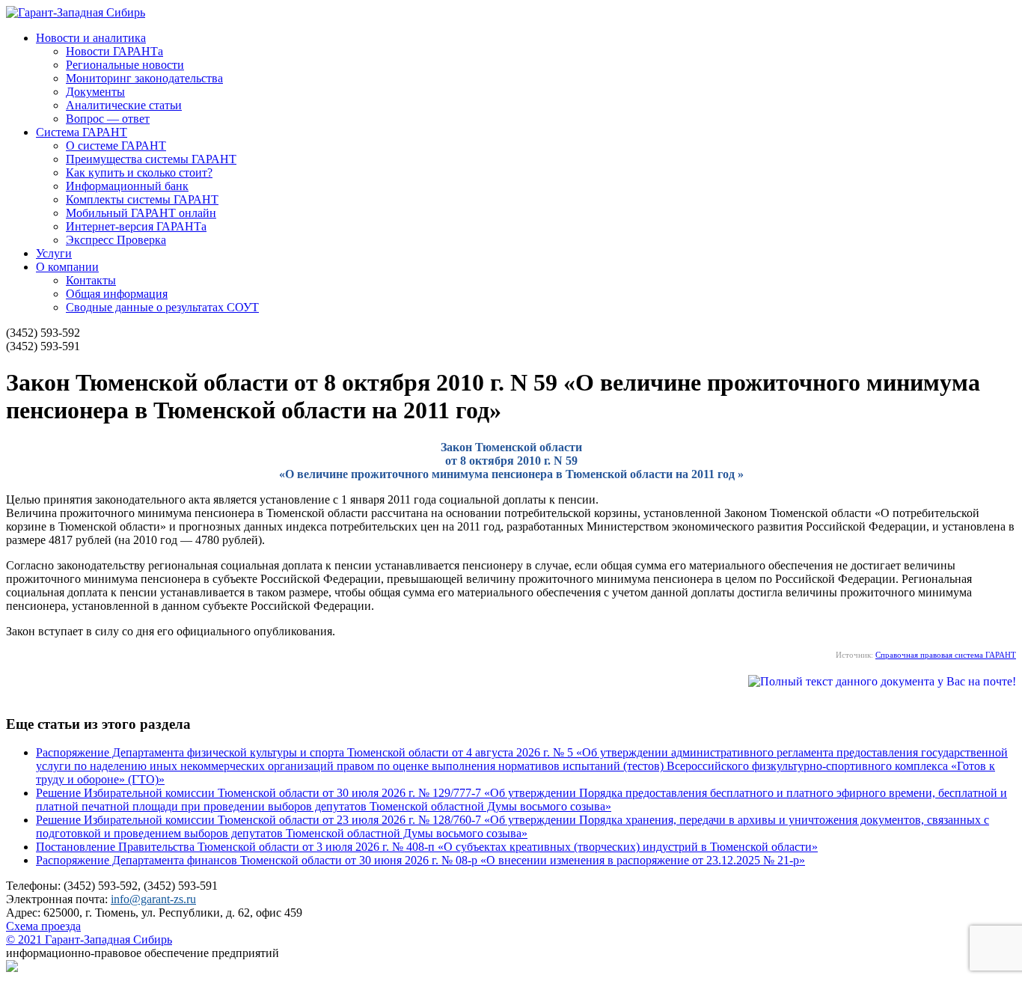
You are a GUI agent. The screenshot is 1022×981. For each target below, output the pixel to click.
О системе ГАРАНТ (116, 145)
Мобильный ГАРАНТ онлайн (141, 213)
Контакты (91, 280)
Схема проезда (43, 926)
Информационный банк (127, 186)
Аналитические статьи (124, 105)
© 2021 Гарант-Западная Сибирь (89, 939)
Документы (95, 91)
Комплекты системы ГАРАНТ (142, 199)
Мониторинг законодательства (144, 78)
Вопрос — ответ (108, 118)
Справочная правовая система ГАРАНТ (945, 654)
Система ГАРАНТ (81, 132)
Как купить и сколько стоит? (139, 172)
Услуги (54, 253)
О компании (67, 266)
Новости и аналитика (91, 37)
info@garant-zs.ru (153, 899)
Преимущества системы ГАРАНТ (151, 159)
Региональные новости (125, 64)
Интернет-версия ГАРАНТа (136, 226)
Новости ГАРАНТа (114, 51)
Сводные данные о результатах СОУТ (162, 307)
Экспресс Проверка (116, 239)
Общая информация (117, 293)
